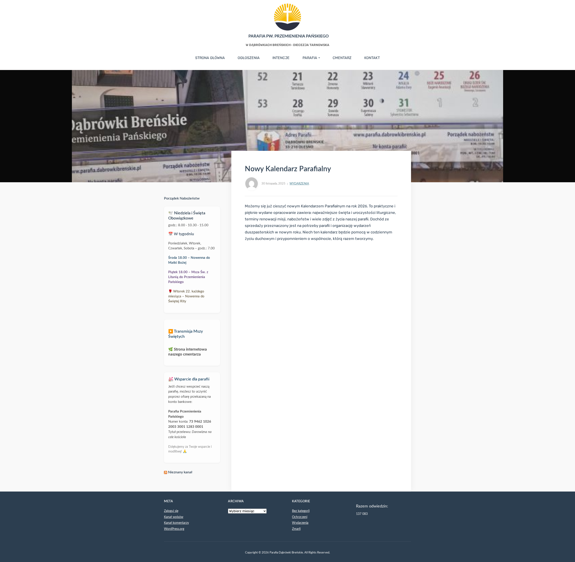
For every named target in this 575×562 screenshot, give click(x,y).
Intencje (281, 58)
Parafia (310, 58)
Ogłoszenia (249, 58)
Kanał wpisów (173, 517)
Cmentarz (342, 58)
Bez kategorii (301, 511)
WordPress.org (174, 529)
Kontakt (372, 58)
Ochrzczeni (299, 517)
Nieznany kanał (180, 472)
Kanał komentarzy (176, 523)
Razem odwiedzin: (372, 506)
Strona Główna (210, 58)
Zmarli (296, 529)
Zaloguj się (171, 511)
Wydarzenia (299, 183)
